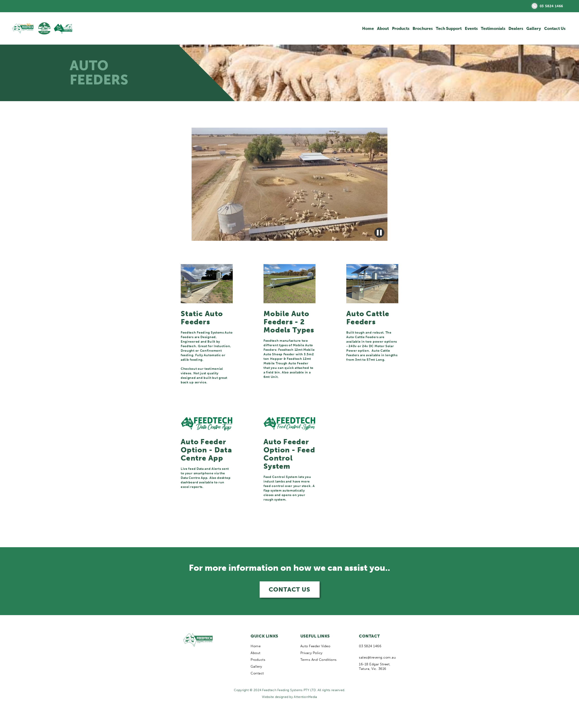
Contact (257, 673)
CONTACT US (290, 589)
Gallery (533, 28)
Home (368, 28)
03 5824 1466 (551, 6)
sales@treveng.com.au (377, 657)
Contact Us (554, 28)
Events (471, 28)
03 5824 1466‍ (370, 646)
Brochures (423, 28)
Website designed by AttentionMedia (289, 697)
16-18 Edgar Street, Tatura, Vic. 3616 (375, 666)
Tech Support (449, 28)
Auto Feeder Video (315, 646)
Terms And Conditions (318, 660)
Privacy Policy (311, 653)
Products (400, 28)
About (383, 28)
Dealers (515, 28)
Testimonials (493, 28)
